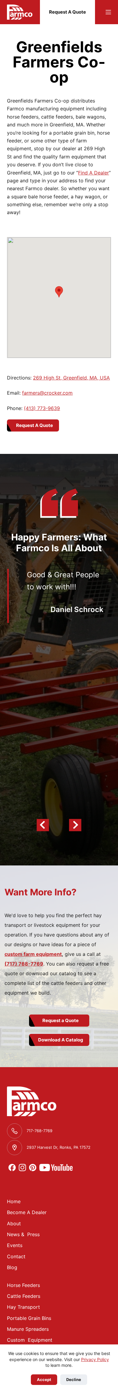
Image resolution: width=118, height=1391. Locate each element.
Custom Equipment (29, 1340)
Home (14, 1201)
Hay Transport (23, 1307)
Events (14, 1245)
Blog (12, 1267)
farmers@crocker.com (47, 393)
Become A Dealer (27, 1212)
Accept (44, 1379)
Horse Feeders (23, 1285)
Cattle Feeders (23, 1296)
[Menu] (108, 12)
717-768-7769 (39, 1130)
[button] (59, 292)
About (14, 1223)
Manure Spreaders (28, 1329)
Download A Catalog (60, 1040)
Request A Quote (67, 12)
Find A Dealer (93, 173)
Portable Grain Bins (29, 1318)
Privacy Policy (95, 1359)
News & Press (23, 1234)
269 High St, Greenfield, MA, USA (71, 378)
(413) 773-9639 (42, 408)
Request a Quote (60, 1020)
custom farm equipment (33, 954)
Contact (16, 1256)
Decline (73, 1379)
